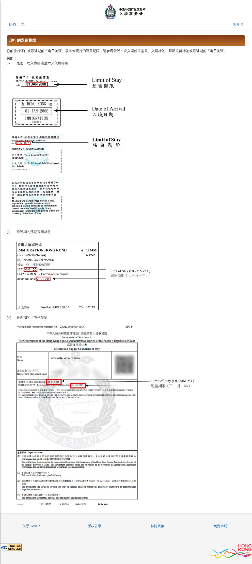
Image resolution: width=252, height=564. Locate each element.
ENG (12, 24)
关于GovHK (32, 526)
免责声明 (220, 526)
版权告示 (94, 526)
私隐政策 (157, 526)
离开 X (238, 24)
